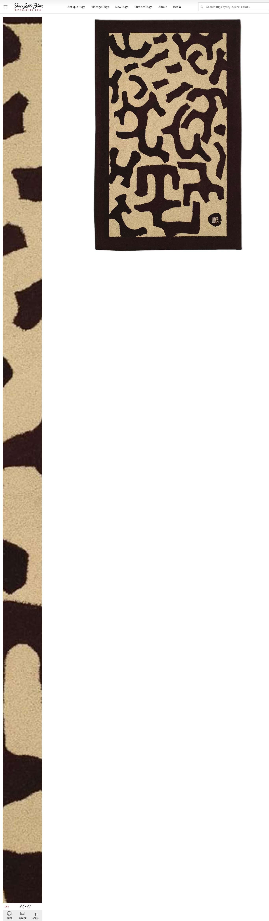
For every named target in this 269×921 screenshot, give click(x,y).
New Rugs (121, 7)
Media (177, 7)
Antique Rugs (76, 7)
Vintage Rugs (100, 7)
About (163, 7)
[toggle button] (5, 6)
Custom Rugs (143, 7)
